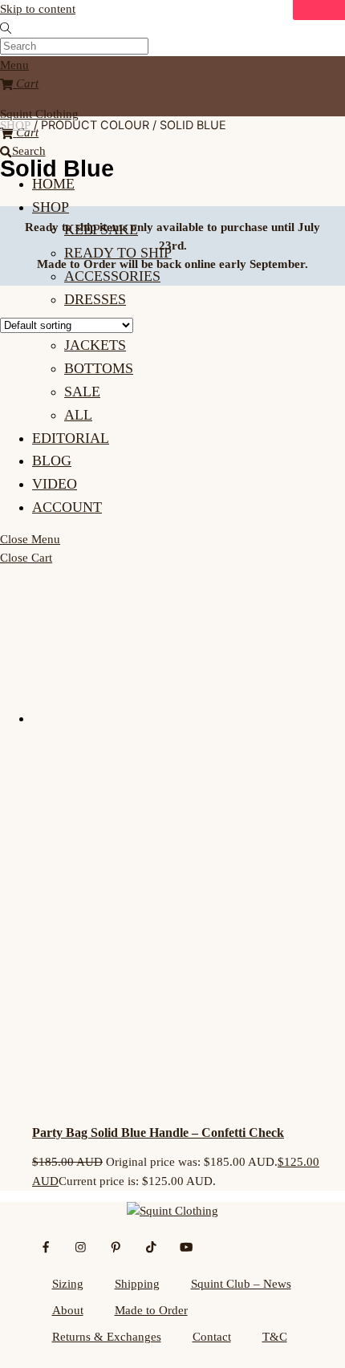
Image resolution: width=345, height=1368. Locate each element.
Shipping (137, 1283)
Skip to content (37, 8)
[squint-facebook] (46, 1245)
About (67, 1310)
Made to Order (151, 1310)
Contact (212, 1336)
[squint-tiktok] (151, 1245)
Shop (50, 207)
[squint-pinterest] (116, 1245)
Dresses (95, 299)
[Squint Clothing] (172, 1210)
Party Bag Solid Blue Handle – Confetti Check (158, 1132)
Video (54, 484)
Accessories (112, 276)
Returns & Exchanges (106, 1336)
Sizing (67, 1283)
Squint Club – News (241, 1283)
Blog (51, 461)
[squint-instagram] (81, 1245)
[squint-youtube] (186, 1245)
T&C (274, 1336)
